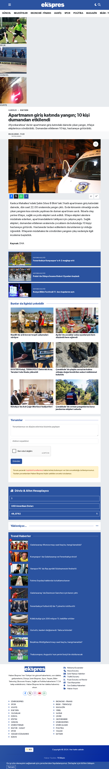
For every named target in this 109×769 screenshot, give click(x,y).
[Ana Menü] (9, 5)
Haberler (12, 110)
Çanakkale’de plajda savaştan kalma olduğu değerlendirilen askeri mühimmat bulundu (76, 372)
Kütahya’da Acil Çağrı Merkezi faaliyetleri (31, 407)
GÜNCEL (6, 13)
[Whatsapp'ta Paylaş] (21, 196)
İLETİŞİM (59, 734)
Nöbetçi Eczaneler (75, 668)
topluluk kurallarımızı (35, 470)
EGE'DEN (24, 110)
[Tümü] (97, 526)
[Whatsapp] (44, 693)
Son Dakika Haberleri (76, 686)
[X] (30, 693)
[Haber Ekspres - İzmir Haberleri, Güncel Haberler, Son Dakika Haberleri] (52, 5)
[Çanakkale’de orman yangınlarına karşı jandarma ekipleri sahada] (77, 392)
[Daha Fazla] (26, 196)
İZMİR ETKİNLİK (17, 725)
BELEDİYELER (21, 13)
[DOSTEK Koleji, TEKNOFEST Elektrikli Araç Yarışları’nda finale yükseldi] (32, 355)
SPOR (67, 13)
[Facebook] (25, 693)
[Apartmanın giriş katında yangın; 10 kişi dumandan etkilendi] (54, 166)
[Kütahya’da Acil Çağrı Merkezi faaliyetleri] (32, 392)
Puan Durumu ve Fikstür (77, 680)
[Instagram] (35, 693)
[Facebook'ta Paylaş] (11, 196)
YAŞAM (59, 731)
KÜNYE (14, 737)
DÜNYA (14, 716)
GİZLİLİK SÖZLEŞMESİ (20, 734)
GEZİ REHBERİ (61, 719)
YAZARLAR (15, 713)
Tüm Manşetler (73, 683)
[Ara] (99, 5)
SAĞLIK (59, 713)
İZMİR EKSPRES (17, 701)
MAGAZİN (91, 13)
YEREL (58, 710)
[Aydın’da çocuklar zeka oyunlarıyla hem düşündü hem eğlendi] (77, 320)
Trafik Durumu (73, 677)
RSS (30, 750)
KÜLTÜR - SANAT (18, 728)
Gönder (16, 461)
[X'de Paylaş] (16, 196)
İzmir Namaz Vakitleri (76, 674)
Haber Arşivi (72, 689)
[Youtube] (39, 693)
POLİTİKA (78, 13)
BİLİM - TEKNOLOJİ (63, 704)
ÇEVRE (58, 716)
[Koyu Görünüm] (96, 5)
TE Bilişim (61, 758)
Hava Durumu (73, 671)
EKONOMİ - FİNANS (41, 13)
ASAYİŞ (57, 13)
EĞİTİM (14, 719)
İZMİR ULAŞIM (62, 725)
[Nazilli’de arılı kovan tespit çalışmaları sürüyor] (32, 320)
